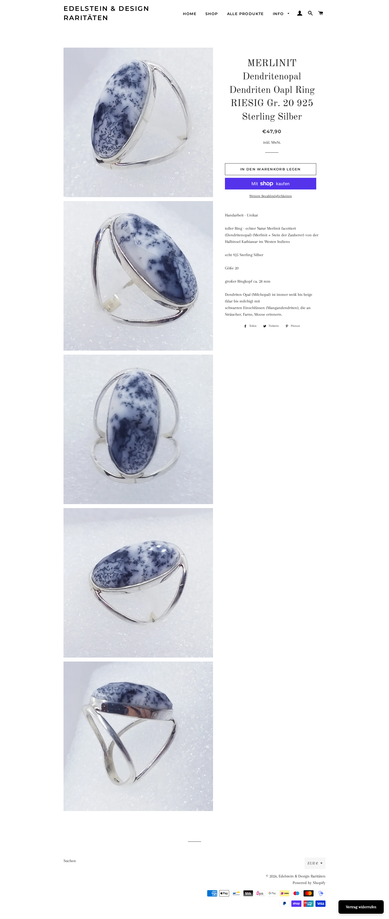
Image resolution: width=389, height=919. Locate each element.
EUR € (312, 863)
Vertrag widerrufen (361, 907)
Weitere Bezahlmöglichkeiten (270, 196)
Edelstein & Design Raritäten (106, 13)
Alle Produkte (245, 13)
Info (279, 13)
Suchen (70, 860)
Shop (211, 13)
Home (189, 13)
